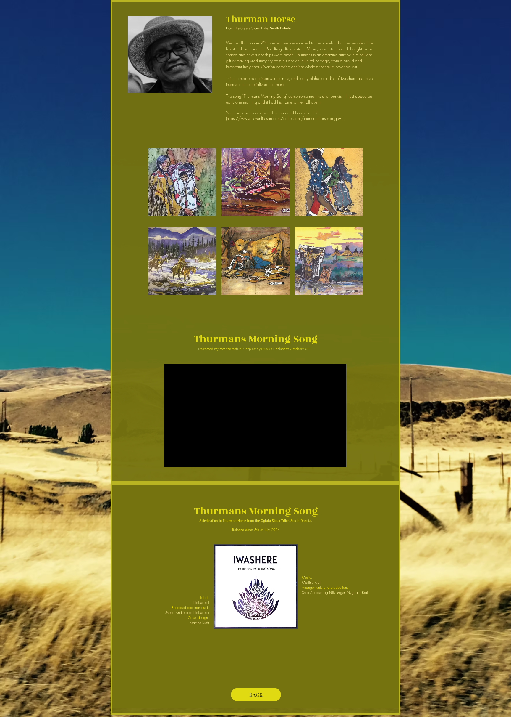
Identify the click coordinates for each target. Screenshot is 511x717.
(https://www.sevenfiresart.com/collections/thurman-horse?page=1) (285, 118)
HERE (315, 113)
